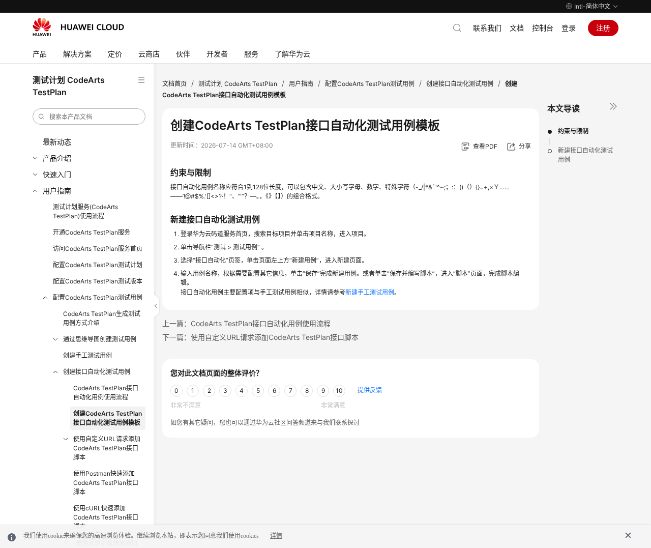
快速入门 (57, 174)
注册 (603, 27)
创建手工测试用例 (87, 355)
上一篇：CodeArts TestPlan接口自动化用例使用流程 (246, 323)
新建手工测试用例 (369, 292)
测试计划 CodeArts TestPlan (237, 84)
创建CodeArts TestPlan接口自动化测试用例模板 (107, 418)
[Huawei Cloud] (78, 27)
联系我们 (487, 27)
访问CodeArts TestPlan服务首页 (97, 248)
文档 (517, 27)
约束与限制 (573, 131)
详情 (276, 535)
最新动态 (57, 141)
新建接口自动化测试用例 (585, 155)
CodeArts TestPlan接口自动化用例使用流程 (105, 392)
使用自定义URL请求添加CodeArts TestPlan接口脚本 (106, 448)
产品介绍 (57, 158)
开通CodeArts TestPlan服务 (91, 232)
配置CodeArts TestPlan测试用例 (97, 297)
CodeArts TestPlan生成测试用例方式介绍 (101, 318)
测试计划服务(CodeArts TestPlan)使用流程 (85, 211)
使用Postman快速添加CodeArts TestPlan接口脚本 (105, 483)
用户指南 (57, 190)
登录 (568, 27)
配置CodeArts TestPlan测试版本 (97, 281)
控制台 (542, 27)
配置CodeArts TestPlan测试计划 (97, 265)
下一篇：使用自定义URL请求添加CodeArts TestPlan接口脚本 (260, 337)
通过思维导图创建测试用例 (99, 339)
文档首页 (174, 84)
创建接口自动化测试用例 (96, 372)
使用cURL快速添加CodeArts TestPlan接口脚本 (105, 517)
